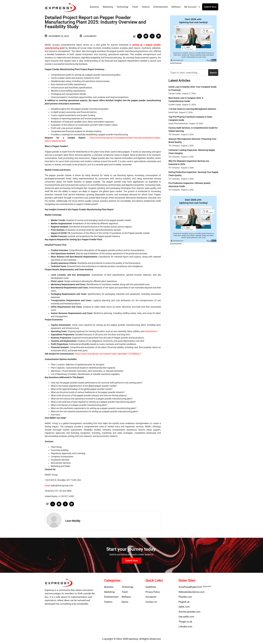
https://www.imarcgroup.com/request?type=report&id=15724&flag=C (108, 353)
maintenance (151, 331)
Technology (122, 6)
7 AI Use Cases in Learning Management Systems (192, 109)
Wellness (176, 6)
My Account (190, 6)
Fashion (146, 6)
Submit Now (210, 6)
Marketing (108, 6)
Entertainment (160, 6)
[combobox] (188, 72)
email (47, 485)
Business (94, 6)
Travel (135, 6)
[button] (139, 36)
